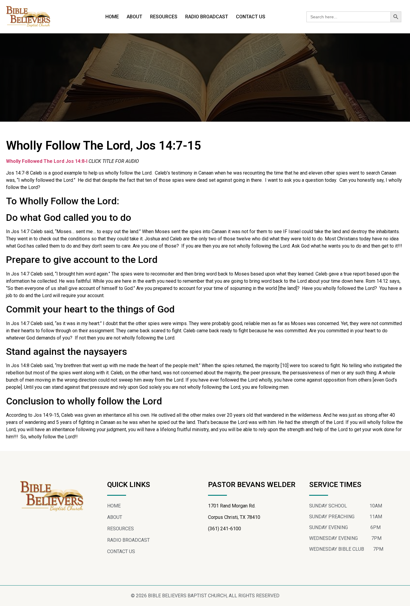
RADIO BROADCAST (206, 17)
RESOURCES (163, 17)
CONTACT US (250, 17)
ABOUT (134, 17)
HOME (112, 17)
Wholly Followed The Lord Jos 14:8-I (46, 161)
